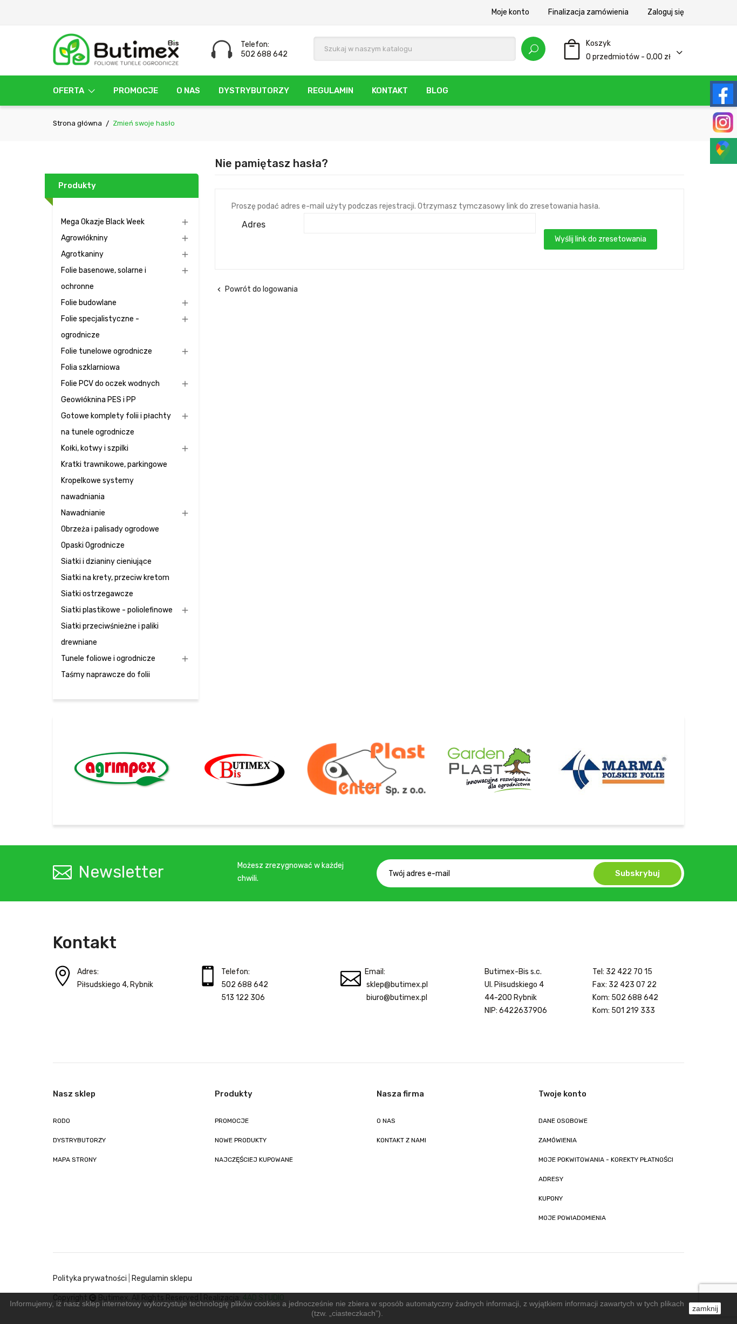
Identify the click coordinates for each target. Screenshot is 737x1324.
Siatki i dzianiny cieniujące (106, 561)
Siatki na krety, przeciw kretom (115, 577)
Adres (253, 224)
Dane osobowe (563, 1121)
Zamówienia (557, 1140)
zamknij (705, 1308)
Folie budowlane (89, 302)
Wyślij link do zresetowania (600, 239)
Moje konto (510, 12)
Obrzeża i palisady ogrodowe (110, 529)
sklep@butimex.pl (397, 984)
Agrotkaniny (82, 254)
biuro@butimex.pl (396, 997)
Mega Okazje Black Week (103, 221)
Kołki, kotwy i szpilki (94, 448)
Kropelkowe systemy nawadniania (97, 488)
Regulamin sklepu (162, 1278)
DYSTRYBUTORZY (79, 1140)
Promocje (232, 1121)
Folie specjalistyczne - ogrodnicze (100, 327)
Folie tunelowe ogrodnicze (106, 351)
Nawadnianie (83, 513)
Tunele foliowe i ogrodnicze (108, 658)
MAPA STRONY (75, 1159)
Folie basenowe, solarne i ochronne (103, 278)
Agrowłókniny (84, 238)
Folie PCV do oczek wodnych (110, 383)
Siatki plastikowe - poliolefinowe (117, 610)
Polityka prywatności (90, 1278)
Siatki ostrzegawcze (97, 593)
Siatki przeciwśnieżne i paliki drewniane (110, 634)
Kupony (550, 1198)
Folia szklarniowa (90, 367)
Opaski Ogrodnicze (93, 545)
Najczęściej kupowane (254, 1159)
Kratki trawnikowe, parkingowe (114, 464)
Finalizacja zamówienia (588, 12)
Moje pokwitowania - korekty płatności (605, 1159)
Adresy (550, 1179)
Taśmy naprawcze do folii (105, 674)
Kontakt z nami (401, 1140)
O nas (386, 1121)
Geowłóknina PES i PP (98, 399)
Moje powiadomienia (572, 1218)
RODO (61, 1121)
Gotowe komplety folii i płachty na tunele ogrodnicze (116, 424)
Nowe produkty (241, 1140)
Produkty (77, 185)
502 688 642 (244, 984)
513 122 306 (243, 997)
